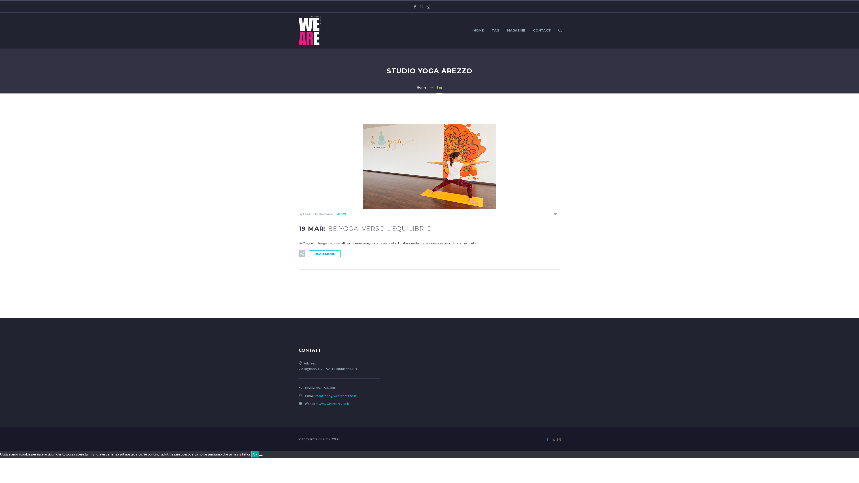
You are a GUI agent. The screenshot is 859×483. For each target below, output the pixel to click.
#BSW (341, 214)
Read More (325, 254)
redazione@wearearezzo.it (335, 396)
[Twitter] (421, 6)
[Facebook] (415, 6)
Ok (255, 454)
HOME (478, 30)
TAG (495, 30)
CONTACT (542, 30)
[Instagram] (428, 6)
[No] (261, 455)
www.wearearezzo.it (334, 403)
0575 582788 (325, 388)
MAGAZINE (516, 30)
